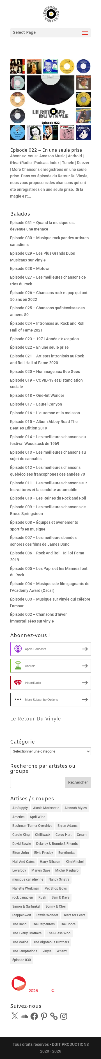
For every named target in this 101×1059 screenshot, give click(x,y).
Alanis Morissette (46, 808)
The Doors (67, 924)
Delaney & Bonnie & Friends (57, 844)
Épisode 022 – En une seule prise (46, 150)
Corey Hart (64, 835)
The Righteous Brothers (51, 942)
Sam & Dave (60, 897)
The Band (19, 924)
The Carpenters (43, 924)
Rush (42, 897)
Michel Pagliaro (67, 870)
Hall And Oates (23, 862)
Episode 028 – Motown (30, 268)
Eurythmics (66, 853)
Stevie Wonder (47, 915)
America (18, 817)
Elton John (20, 853)
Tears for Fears (74, 915)
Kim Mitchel (75, 862)
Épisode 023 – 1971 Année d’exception (44, 339)
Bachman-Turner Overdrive (32, 826)
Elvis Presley (43, 853)
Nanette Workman (25, 888)
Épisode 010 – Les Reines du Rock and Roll (48, 498)
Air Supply (20, 808)
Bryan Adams (67, 826)
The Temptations (24, 951)
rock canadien (22, 897)
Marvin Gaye (40, 870)
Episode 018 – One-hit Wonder (37, 395)
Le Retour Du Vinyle (35, 719)
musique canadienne (27, 879)
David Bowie (21, 844)
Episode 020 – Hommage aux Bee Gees (45, 371)
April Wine (37, 817)
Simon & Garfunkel (26, 906)
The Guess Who (58, 933)
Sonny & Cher (55, 906)
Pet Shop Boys (56, 888)
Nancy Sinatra (59, 879)
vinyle (47, 951)
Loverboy (19, 870)
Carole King (21, 835)
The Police (20, 942)
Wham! (62, 951)
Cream (81, 835)
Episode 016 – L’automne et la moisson (45, 413)
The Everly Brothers (27, 933)
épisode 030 (21, 960)
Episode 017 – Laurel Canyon (36, 404)
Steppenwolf (21, 915)
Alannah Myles (76, 808)
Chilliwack (42, 835)
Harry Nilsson (50, 862)
